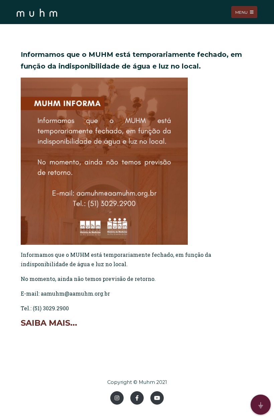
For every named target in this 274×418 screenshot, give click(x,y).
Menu (242, 11)
